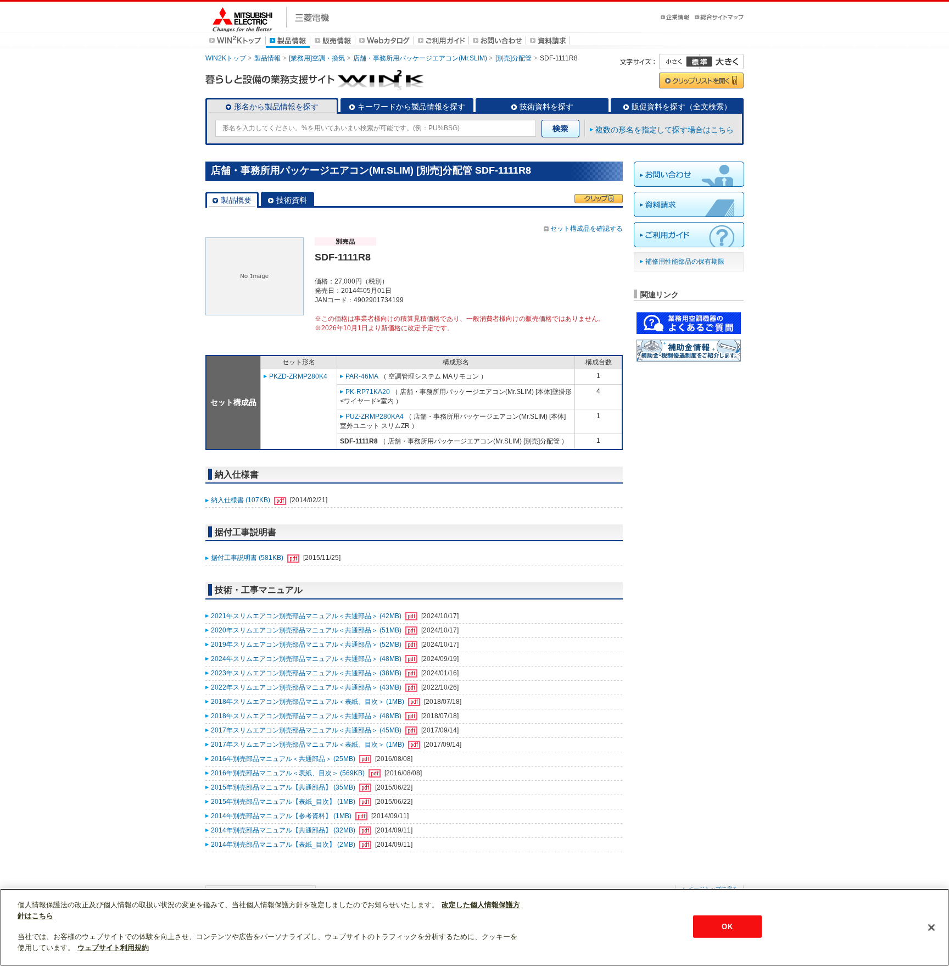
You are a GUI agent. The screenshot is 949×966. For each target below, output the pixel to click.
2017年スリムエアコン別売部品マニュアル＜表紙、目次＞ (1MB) (308, 744)
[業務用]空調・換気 (317, 58)
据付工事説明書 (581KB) (248, 558)
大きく (722, 61)
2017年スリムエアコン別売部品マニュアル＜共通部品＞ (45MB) (307, 730)
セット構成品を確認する (586, 228)
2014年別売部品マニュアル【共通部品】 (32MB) (284, 830)
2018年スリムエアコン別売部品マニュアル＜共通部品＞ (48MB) (307, 716)
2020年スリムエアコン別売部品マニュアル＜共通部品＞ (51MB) (307, 630)
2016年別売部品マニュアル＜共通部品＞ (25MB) (284, 759)
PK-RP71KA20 (367, 392)
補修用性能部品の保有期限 (684, 261)
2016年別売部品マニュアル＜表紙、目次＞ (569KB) (288, 773)
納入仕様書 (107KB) (241, 500)
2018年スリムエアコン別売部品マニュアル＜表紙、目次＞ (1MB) (308, 702)
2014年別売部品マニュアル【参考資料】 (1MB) (282, 816)
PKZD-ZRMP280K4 (298, 376)
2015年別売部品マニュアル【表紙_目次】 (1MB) (284, 802)
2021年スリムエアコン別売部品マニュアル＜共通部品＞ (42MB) (307, 616)
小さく (679, 61)
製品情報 (267, 58)
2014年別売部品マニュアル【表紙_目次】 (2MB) (284, 844)
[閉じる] (931, 927)
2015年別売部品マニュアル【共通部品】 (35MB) (284, 787)
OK (727, 926)
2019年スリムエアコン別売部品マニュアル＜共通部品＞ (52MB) (307, 644)
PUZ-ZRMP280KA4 (374, 416)
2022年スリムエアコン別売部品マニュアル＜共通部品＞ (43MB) (307, 687)
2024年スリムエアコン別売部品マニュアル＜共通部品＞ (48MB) (307, 659)
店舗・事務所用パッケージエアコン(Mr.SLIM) (420, 58)
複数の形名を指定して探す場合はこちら (664, 129)
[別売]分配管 (513, 58)
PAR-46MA (361, 376)
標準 (699, 61)
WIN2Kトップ (225, 58)
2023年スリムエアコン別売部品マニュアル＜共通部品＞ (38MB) (307, 673)
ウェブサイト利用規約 (113, 947)
